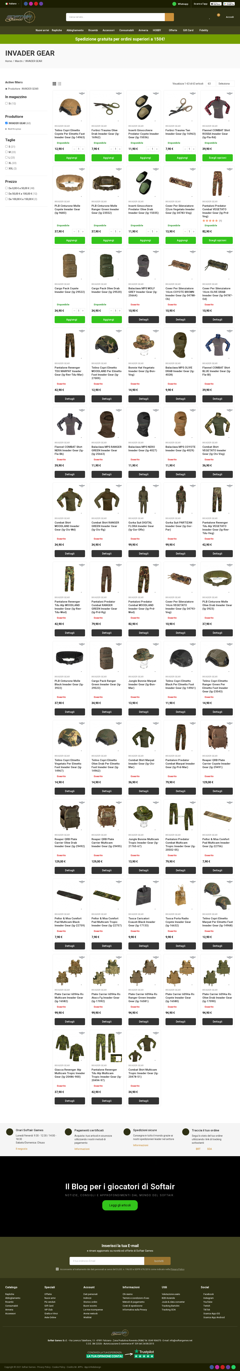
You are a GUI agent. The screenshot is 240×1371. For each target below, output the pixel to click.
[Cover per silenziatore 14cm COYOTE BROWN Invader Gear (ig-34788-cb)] (181, 265)
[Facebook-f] (26, 4)
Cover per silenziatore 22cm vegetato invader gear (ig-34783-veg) (180, 209)
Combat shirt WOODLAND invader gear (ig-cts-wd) (67, 526)
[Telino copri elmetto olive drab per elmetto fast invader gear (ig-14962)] (107, 737)
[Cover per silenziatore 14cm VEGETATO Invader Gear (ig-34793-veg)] (181, 579)
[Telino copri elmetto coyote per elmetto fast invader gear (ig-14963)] (70, 107)
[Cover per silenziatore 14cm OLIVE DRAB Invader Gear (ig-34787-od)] (217, 265)
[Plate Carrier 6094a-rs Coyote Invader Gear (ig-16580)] (181, 971)
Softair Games (29, 1367)
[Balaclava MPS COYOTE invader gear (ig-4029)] (181, 424)
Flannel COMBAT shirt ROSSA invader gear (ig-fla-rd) (216, 134)
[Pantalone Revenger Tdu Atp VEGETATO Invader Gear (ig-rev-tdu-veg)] (217, 499)
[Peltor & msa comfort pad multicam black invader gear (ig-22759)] (70, 895)
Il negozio (21, 1148)
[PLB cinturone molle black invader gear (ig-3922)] (70, 658)
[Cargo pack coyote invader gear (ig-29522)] (70, 265)
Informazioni (82, 1149)
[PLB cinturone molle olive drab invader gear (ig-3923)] (217, 579)
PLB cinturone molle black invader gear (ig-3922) (69, 684)
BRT (198, 1149)
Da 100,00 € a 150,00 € (23, 199)
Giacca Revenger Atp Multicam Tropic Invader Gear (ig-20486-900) (70, 1073)
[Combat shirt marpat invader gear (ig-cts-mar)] (143, 737)
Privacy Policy (177, 1269)
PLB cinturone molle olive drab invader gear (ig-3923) (217, 605)
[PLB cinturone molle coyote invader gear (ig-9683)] (70, 183)
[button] (120, 1205)
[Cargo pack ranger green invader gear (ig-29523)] (107, 658)
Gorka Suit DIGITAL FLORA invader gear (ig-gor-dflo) (141, 526)
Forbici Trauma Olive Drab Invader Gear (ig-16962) (105, 134)
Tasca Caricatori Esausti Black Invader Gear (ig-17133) (141, 922)
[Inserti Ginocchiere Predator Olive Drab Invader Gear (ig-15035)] (143, 183)
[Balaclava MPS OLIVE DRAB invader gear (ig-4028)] (181, 345)
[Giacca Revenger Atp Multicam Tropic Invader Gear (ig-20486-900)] (70, 1047)
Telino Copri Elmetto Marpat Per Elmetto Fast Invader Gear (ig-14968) (217, 922)
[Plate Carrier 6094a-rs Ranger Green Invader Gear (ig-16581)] (143, 971)
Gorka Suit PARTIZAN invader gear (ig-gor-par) (179, 526)
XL (13, 163)
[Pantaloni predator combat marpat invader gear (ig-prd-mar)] (181, 737)
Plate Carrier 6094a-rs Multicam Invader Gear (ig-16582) (69, 998)
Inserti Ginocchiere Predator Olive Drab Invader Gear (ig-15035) (143, 209)
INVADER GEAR (20, 123)
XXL (13, 168)
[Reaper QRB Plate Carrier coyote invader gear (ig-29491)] (217, 737)
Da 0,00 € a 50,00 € (21, 188)
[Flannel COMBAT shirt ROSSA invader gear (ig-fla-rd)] (217, 107)
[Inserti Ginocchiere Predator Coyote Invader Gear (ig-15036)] (143, 107)
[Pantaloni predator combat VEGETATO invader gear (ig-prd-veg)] (217, 183)
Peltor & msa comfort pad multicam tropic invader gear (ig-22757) (107, 922)
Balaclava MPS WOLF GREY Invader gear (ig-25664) (142, 292)
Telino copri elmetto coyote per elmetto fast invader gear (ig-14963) (70, 134)
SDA (209, 1149)
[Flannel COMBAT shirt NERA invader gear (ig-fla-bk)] (70, 424)
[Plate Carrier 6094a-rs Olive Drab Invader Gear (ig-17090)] (217, 971)
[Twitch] (41, 4)
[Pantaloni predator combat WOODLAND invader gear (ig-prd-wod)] (143, 579)
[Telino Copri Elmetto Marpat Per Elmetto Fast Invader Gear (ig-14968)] (217, 895)
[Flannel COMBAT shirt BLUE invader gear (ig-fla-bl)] (217, 345)
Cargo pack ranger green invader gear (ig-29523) (106, 684)
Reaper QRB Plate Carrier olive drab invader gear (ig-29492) (70, 843)
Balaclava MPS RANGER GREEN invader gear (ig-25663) (107, 450)
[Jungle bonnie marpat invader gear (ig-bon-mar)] (143, 658)
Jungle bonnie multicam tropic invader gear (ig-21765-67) (143, 843)
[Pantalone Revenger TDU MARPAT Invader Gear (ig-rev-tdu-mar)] (70, 345)
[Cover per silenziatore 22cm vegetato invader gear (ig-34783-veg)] (181, 183)
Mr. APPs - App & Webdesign (87, 1367)
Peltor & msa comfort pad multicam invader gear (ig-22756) (216, 843)
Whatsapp (183, 4)
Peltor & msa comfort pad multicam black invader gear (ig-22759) (70, 922)
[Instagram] (31, 4)
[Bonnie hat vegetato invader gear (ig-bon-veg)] (143, 345)
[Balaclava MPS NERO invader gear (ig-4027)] (143, 424)
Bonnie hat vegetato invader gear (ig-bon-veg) (142, 371)
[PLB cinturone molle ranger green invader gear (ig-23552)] (107, 183)
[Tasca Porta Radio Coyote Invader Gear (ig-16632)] (181, 895)
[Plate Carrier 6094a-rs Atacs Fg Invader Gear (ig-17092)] (107, 971)
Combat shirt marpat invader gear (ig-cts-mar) (141, 764)
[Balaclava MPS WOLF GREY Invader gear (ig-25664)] (143, 265)
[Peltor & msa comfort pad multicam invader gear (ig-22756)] (217, 816)
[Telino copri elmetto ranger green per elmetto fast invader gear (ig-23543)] (217, 658)
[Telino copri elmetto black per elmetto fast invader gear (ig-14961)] (181, 658)
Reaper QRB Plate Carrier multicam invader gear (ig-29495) (107, 843)
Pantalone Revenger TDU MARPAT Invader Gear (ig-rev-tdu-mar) (69, 371)
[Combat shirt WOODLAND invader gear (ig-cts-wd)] (70, 499)
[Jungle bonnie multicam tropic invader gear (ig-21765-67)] (143, 816)
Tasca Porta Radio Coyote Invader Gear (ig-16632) (178, 922)
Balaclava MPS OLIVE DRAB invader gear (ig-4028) (180, 371)
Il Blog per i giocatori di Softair (120, 1186)
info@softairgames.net (181, 1340)
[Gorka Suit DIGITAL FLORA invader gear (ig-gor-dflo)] (143, 499)
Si (12, 103)
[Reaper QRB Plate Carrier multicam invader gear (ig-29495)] (107, 816)
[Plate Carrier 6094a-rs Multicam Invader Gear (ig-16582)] (70, 971)
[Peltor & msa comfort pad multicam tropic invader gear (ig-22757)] (107, 895)
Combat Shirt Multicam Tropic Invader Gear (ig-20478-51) (143, 1073)
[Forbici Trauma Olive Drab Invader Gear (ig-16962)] (107, 107)
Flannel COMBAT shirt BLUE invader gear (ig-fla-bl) (216, 371)
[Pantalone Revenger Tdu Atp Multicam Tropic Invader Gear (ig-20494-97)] (107, 1047)
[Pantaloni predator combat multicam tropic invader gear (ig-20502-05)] (181, 816)
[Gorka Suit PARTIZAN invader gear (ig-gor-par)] (181, 499)
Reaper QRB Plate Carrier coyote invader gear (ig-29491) (216, 764)
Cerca (169, 17)
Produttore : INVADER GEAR (23, 88)
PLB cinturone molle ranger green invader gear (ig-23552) (105, 209)
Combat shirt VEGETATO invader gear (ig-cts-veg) (214, 450)
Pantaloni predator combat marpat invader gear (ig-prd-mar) (180, 764)
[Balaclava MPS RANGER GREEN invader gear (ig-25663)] (107, 424)
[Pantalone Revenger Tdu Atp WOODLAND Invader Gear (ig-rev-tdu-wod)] (70, 579)
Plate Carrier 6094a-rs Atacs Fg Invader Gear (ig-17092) (106, 998)
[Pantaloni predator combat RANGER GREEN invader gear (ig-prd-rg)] (107, 579)
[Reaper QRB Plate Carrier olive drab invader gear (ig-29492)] (70, 816)
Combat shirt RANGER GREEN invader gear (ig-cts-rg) (105, 526)
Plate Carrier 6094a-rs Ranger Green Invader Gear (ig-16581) (142, 998)
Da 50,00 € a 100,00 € (23, 193)
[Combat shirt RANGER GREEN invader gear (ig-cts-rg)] (107, 499)
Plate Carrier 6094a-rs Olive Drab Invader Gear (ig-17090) (217, 998)
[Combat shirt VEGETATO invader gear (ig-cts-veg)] (217, 424)
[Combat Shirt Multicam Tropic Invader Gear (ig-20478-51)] (143, 1047)
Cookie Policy (58, 1367)
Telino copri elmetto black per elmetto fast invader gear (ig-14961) (181, 684)
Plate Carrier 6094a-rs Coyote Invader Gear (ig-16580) (180, 998)
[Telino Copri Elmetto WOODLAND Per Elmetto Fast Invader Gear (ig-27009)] (107, 345)
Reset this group (14, 129)
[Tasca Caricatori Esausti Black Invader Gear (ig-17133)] (143, 895)
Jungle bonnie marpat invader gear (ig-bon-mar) (142, 684)
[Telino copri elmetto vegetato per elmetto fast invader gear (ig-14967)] (70, 737)
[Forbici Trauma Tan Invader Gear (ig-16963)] (181, 107)
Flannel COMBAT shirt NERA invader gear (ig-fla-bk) (69, 450)
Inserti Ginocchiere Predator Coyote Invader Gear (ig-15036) (143, 134)
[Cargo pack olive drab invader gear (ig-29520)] (107, 265)
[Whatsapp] (233, 1367)
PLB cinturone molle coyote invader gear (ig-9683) (67, 209)
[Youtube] (36, 4)
